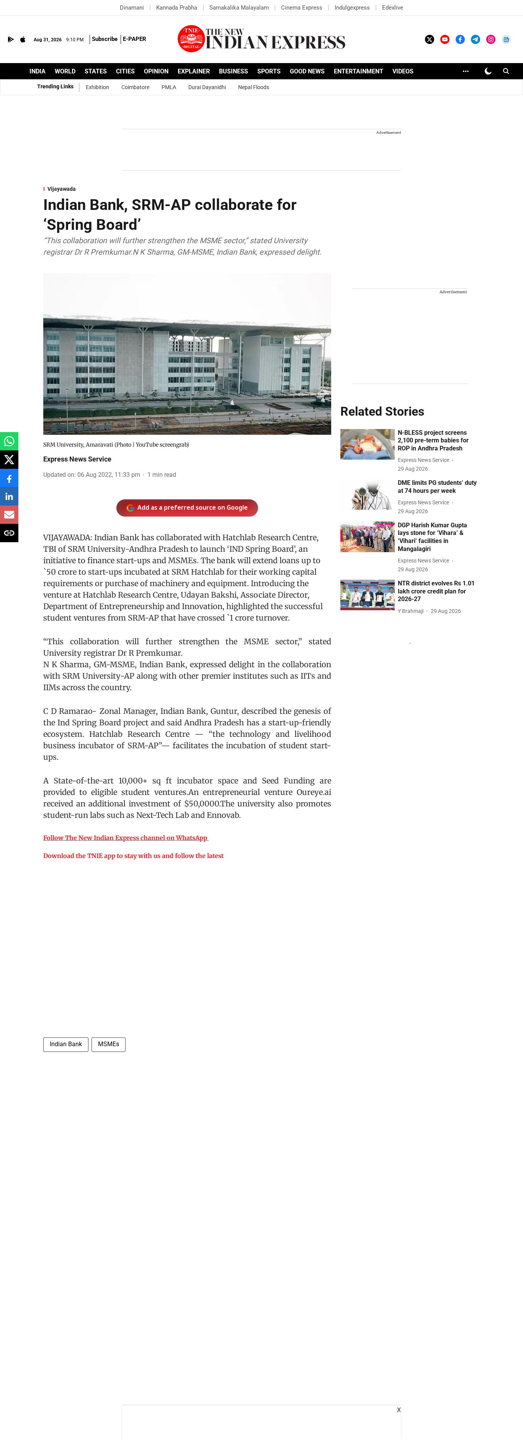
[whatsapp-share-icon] (9, 445)
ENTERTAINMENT (358, 71)
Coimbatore (135, 87)
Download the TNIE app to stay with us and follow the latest (133, 856)
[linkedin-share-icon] (9, 500)
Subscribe (105, 39)
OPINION (156, 71)
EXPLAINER (194, 71)
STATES (96, 71)
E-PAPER (134, 39)
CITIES (125, 71)
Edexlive (392, 7)
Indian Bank (66, 1044)
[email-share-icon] (9, 518)
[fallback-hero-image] (367, 444)
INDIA (37, 71)
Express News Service (77, 459)
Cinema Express (301, 7)
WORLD (65, 71)
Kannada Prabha (176, 7)
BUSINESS (233, 71)
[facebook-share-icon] (9, 482)
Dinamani (132, 7)
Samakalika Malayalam (239, 7)
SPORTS (269, 71)
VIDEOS (402, 71)
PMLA (169, 87)
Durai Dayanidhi (207, 87)
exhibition (97, 87)
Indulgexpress (352, 7)
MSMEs (108, 1044)
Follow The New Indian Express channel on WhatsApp (125, 838)
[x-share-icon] (9, 463)
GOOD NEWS (307, 71)
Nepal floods (253, 87)
